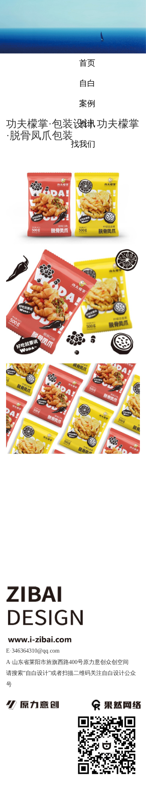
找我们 (83, 143)
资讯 (87, 123)
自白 (87, 83)
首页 (87, 62)
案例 (87, 103)
